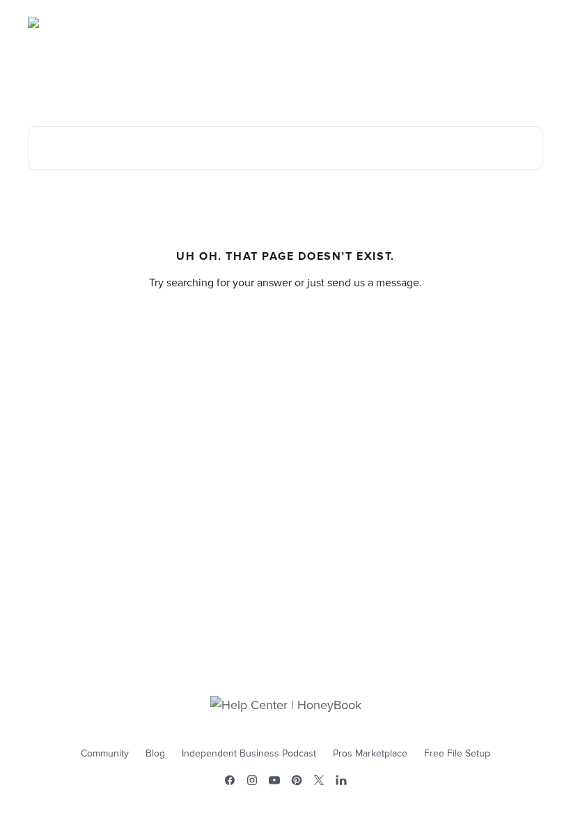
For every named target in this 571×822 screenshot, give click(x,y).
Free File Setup (457, 754)
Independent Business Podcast (249, 754)
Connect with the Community (469, 22)
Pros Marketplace (370, 754)
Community (105, 754)
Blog (155, 754)
